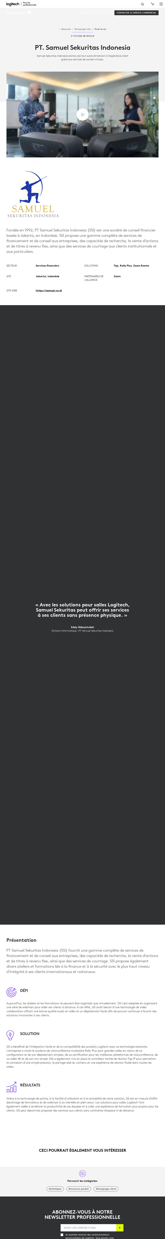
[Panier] (152, 4)
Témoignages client (82, 29)
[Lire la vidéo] (83, 115)
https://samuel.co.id (49, 290)
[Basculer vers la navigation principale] (161, 4)
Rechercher (142, 4)
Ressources (66, 29)
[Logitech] (23, 4)
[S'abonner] (119, 1227)
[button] (18, 12)
